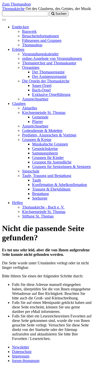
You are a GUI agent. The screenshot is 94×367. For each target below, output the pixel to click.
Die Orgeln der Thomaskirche (45, 81)
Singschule (30, 171)
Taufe (36, 180)
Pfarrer (37, 121)
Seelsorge (39, 198)
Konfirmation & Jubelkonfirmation (59, 184)
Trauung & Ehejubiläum (51, 189)
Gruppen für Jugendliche (51, 162)
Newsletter (20, 347)
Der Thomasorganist (48, 72)
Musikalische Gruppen (50, 144)
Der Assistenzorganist (49, 76)
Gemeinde (40, 117)
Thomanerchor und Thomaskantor (49, 63)
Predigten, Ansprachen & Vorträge (49, 135)
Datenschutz (22, 351)
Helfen (17, 203)
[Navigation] (4, 20)
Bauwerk (29, 31)
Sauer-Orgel (41, 85)
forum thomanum (25, 360)
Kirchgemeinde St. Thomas (43, 112)
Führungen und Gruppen (41, 40)
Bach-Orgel (41, 90)
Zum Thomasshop (16, 4)
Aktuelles (29, 108)
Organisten (30, 67)
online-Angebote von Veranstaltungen (52, 58)
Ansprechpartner (35, 99)
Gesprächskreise (45, 148)
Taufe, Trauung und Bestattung (46, 175)
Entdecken (20, 27)
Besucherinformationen (40, 36)
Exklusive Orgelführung (51, 94)
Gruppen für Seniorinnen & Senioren (61, 166)
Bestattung (40, 194)
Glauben (19, 103)
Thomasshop (32, 45)
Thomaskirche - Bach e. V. (43, 207)
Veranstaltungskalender (40, 54)
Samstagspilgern (45, 153)
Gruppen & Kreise (36, 139)
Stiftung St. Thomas (38, 216)
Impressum (20, 356)
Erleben (18, 49)
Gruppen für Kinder (48, 157)
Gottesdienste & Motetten (42, 130)
